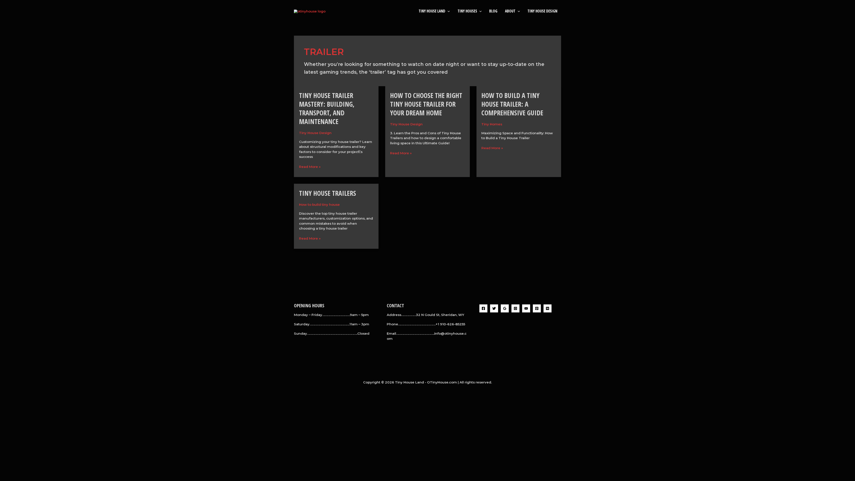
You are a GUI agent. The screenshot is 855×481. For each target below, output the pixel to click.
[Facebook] (483, 308)
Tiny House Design (542, 11)
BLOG (493, 11)
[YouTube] (526, 308)
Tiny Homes (491, 124)
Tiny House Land (432, 11)
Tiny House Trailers (327, 193)
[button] (447, 11)
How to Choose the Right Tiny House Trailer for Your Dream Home (426, 104)
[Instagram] (515, 308)
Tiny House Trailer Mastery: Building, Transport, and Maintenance (326, 108)
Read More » (310, 166)
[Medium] (548, 308)
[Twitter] (494, 308)
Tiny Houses (467, 11)
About (510, 11)
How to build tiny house (319, 204)
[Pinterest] (537, 308)
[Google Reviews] (505, 308)
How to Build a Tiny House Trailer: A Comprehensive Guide (512, 104)
